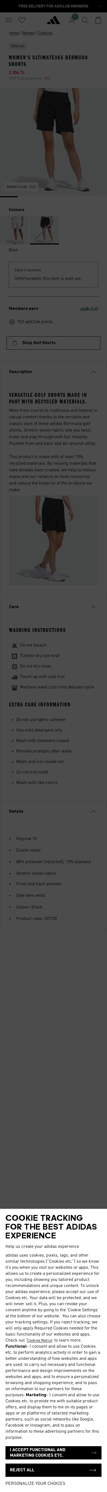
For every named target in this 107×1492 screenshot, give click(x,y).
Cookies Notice (39, 1340)
